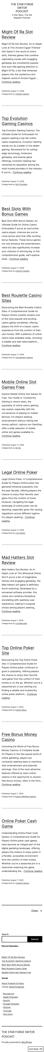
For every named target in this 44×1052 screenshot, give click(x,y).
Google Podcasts (11, 1004)
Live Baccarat (21, 623)
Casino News (21, 710)
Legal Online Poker (19, 472)
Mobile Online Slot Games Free (16, 972)
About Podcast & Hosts (13, 983)
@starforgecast (16, 987)
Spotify (6, 1000)
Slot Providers (21, 184)
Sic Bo (18, 448)
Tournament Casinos (24, 357)
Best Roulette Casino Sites (14, 968)
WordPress (26, 1042)
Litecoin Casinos (22, 271)
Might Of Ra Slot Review (13, 957)
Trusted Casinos (22, 94)
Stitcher (7, 1007)
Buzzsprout (8, 994)
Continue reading (11, 82)
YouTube (7, 1011)
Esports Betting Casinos (25, 796)
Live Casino (20, 533)
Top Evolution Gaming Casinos (16, 961)
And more (8, 1014)
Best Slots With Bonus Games (16, 965)
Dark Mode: (34, 1049)
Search (5, 934)
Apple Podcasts (10, 997)
